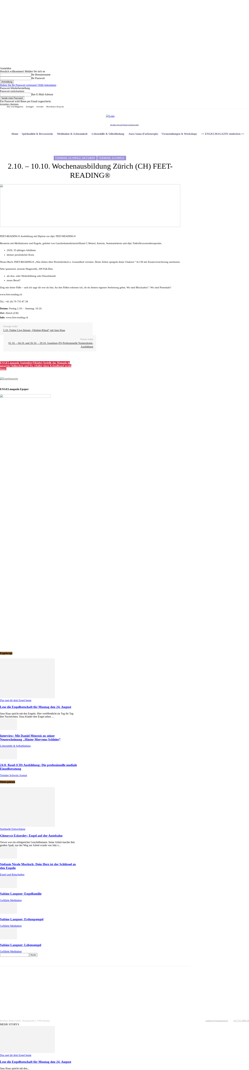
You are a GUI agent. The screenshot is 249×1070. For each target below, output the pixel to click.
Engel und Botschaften (12, 874)
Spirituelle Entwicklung (12, 829)
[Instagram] (205, 106)
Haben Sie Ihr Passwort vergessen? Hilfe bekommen (28, 85)
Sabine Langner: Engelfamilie (21, 893)
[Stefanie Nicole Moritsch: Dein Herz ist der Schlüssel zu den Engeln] (8, 857)
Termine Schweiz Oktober (75, 158)
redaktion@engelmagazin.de (216, 1021)
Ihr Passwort (38, 78)
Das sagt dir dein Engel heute (15, 700)
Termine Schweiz (111, 158)
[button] (245, 142)
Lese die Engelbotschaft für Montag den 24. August (35, 707)
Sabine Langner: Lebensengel (20, 945)
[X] (213, 106)
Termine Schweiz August (13, 775)
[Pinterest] (209, 106)
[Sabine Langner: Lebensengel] (8, 938)
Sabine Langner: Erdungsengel (21, 919)
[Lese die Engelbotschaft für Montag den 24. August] (27, 697)
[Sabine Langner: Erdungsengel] (8, 912)
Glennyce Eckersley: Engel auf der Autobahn (31, 835)
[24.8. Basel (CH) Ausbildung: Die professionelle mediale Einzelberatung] (8, 758)
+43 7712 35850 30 (241, 1021)
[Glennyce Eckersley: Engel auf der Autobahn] (27, 826)
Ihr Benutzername (40, 74)
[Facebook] (201, 106)
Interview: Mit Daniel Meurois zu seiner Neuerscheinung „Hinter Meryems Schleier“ (30, 737)
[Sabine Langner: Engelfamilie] (8, 887)
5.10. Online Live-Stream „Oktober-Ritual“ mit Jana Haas (34, 330)
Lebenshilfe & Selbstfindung (15, 745)
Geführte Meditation (11, 900)
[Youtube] (217, 106)
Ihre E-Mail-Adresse (42, 94)
